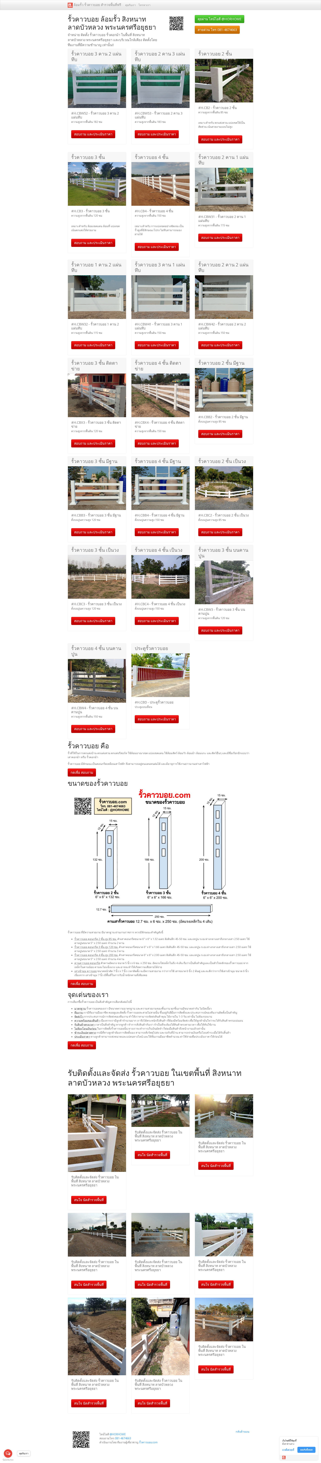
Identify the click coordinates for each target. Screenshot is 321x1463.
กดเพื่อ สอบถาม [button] (82, 772)
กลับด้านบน (242, 1431)
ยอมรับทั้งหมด (306, 1449)
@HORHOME (118, 1434)
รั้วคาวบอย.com (148, 1442)
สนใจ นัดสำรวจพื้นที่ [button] (89, 1200)
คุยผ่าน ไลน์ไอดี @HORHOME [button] (219, 19)
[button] (176, 23)
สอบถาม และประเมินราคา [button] (93, 134)
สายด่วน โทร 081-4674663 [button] (217, 29)
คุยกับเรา (130, 5)
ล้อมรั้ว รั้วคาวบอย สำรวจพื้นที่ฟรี (97, 5)
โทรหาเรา (144, 5)
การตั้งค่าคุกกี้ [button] (288, 1449)
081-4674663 (123, 1438)
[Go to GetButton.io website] (8, 1460)
